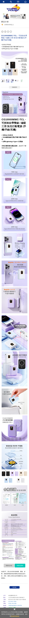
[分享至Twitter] (8, 31)
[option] (14, 64)
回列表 (14, 587)
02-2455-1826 (12, 601)
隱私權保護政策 (15, 616)
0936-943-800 (12, 603)
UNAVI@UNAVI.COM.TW (15, 605)
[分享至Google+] (5, 31)
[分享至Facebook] (2, 31)
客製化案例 (20, 565)
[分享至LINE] (11, 31)
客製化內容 (9, 565)
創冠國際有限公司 (14, 8)
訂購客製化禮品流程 (11, 146)
